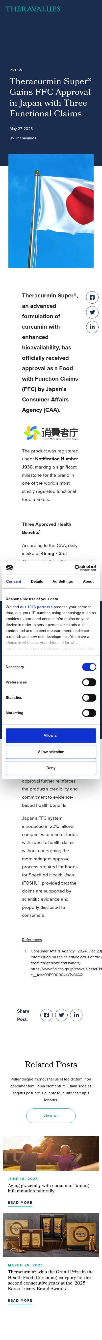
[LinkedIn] (76, 1015)
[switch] (89, 682)
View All (51, 1115)
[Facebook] (46, 1015)
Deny (51, 768)
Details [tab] (37, 581)
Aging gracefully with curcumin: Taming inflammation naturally (48, 1189)
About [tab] (88, 581)
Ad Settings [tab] (62, 581)
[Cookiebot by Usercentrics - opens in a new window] (74, 568)
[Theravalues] (32, 9)
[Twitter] (61, 1015)
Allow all (51, 735)
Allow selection (51, 752)
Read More (20, 1202)
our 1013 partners (36, 607)
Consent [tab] (13, 581)
